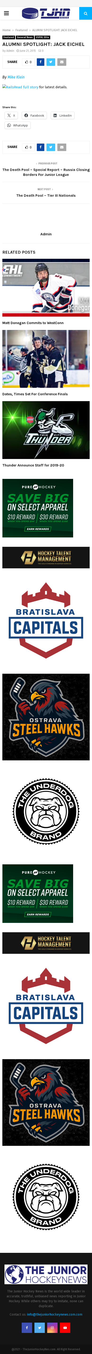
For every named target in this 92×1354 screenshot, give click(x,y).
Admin (10, 50)
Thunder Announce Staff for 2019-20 (33, 465)
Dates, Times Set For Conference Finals (35, 394)
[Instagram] (52, 1328)
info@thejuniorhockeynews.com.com (54, 1315)
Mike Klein (16, 77)
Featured (9, 37)
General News (25, 37)
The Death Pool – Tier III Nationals (46, 195)
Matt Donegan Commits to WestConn (33, 323)
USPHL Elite (42, 37)
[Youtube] (65, 1328)
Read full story (26, 87)
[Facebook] (27, 1328)
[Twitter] (39, 1328)
